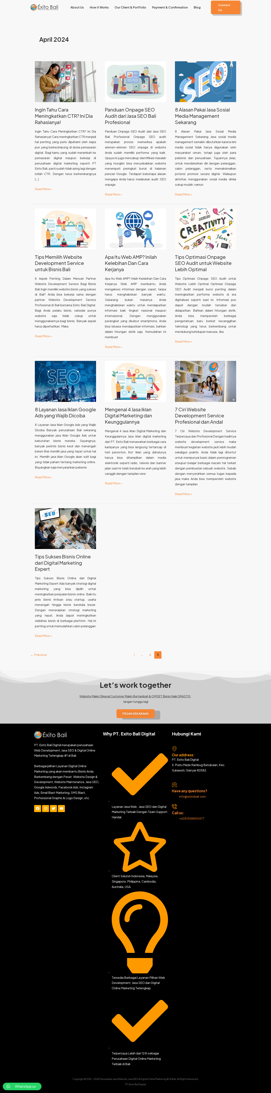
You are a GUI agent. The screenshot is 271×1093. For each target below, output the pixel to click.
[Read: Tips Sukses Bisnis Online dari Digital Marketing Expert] (65, 528)
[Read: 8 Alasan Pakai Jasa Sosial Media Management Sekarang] (205, 81)
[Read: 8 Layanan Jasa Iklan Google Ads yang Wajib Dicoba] (65, 381)
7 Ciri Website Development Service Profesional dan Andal (199, 415)
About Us (77, 7)
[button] (226, 7)
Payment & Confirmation (170, 7)
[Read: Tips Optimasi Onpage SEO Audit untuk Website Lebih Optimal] (205, 228)
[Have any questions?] (174, 784)
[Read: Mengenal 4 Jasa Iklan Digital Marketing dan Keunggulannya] (135, 381)
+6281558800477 (191, 818)
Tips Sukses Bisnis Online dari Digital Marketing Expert (63, 562)
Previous (38, 655)
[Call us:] (174, 806)
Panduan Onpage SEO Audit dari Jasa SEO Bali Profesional (130, 116)
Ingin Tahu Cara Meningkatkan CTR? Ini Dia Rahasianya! (64, 116)
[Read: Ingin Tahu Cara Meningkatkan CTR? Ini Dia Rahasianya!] (65, 81)
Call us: (178, 813)
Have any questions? (189, 791)
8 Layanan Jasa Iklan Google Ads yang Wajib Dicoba (65, 412)
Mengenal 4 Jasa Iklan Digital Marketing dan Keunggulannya (128, 415)
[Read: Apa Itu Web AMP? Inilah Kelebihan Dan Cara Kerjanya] (135, 228)
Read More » (43, 188)
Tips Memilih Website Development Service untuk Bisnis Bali (59, 263)
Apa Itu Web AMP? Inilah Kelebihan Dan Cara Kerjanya (131, 263)
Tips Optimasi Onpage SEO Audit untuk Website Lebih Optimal (203, 263)
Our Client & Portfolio (130, 7)
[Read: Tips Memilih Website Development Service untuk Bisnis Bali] (65, 228)
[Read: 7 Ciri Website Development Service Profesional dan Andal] (205, 381)
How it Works (99, 7)
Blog (197, 7)
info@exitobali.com (192, 796)
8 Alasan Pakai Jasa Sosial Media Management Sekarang (202, 116)
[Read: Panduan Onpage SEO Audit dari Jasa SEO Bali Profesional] (135, 81)
